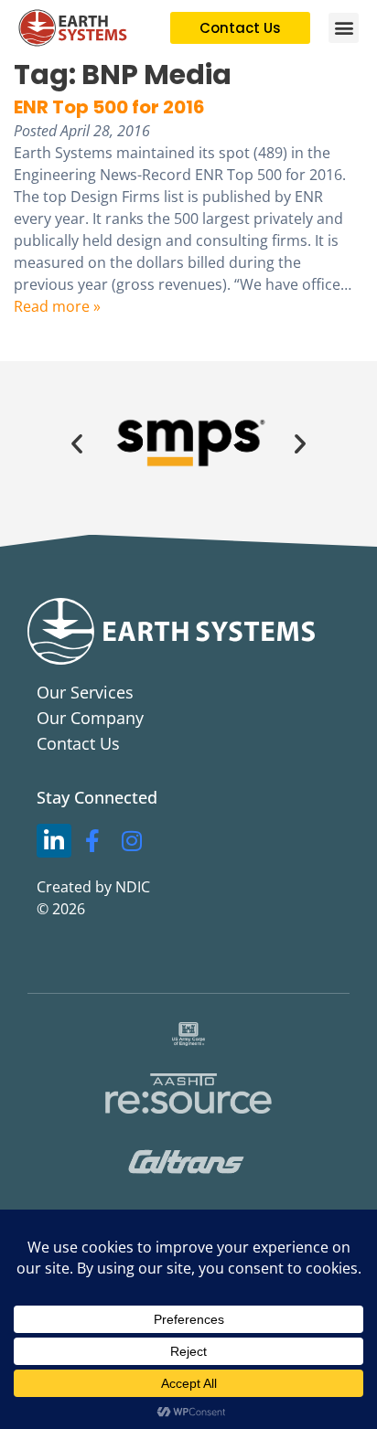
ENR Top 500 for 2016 (109, 107)
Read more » (57, 306)
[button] (344, 28)
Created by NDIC (93, 887)
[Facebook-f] (93, 841)
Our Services (85, 692)
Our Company (90, 718)
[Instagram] (131, 841)
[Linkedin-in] (54, 841)
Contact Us (78, 743)
